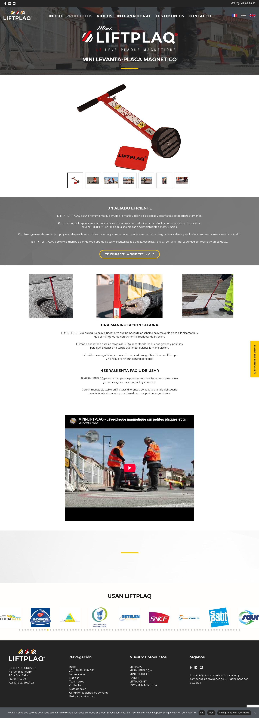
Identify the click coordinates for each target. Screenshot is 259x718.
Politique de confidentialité (234, 712)
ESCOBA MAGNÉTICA (143, 685)
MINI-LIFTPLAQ (140, 674)
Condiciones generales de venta (89, 692)
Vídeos (104, 16)
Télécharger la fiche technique (129, 254)
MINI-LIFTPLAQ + (141, 670)
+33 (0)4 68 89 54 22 (242, 3)
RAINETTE (136, 677)
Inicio (55, 16)
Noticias (74, 677)
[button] (19, 630)
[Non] (254, 712)
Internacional (134, 16)
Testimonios (169, 16)
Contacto (200, 16)
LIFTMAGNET (138, 681)
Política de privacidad (82, 696)
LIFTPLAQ (136, 666)
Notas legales (77, 689)
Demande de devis (254, 359)
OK (202, 712)
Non (211, 712)
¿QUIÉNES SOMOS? (82, 670)
